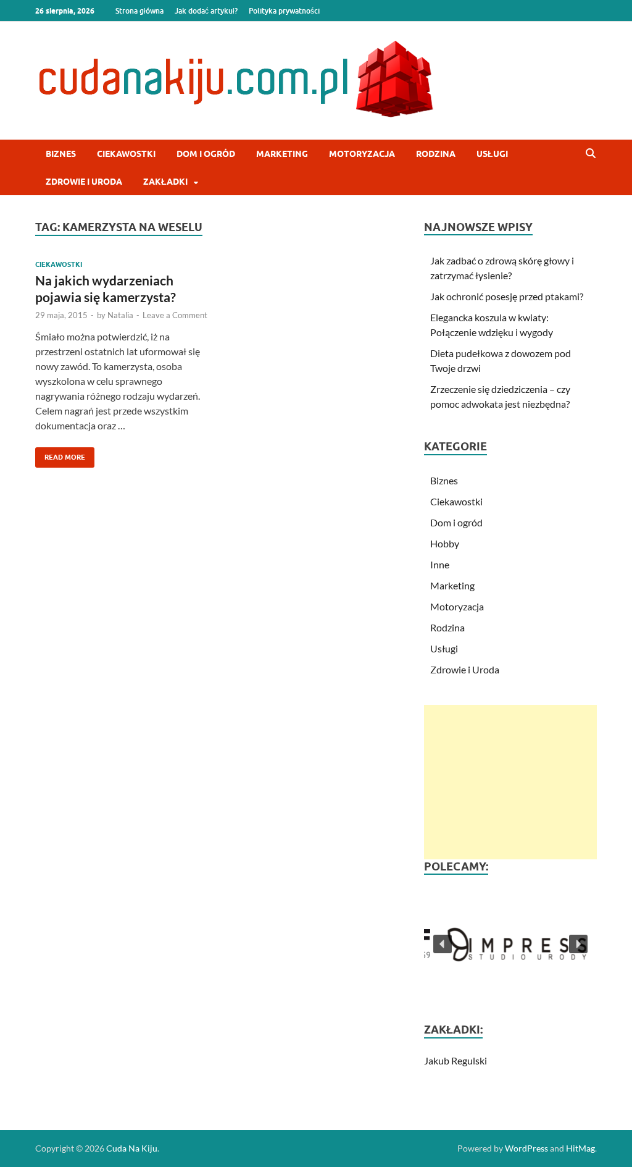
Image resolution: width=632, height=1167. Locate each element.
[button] (510, 944)
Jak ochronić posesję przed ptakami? (506, 296)
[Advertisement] (510, 782)
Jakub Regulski (455, 1060)
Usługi (492, 154)
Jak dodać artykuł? (206, 10)
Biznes (61, 154)
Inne (439, 564)
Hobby (444, 543)
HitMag (580, 1148)
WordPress (526, 1148)
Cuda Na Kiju (131, 1148)
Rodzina (435, 154)
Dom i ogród (206, 154)
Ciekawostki (126, 154)
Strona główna (139, 10)
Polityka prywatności (284, 10)
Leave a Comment (175, 315)
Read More (60, 454)
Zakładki (165, 182)
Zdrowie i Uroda (84, 182)
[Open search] (590, 154)
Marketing (282, 154)
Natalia (120, 315)
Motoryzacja (362, 154)
